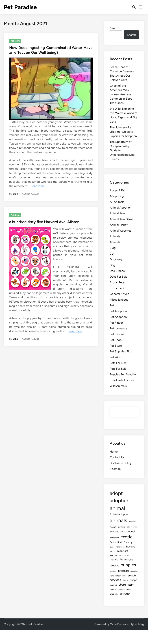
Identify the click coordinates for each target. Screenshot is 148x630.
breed (121, 527)
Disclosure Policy (121, 463)
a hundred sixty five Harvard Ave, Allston (44, 222)
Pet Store (15, 41)
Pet (112, 305)
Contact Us (117, 457)
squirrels (113, 585)
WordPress (117, 624)
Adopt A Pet (117, 190)
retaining (134, 571)
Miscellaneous (119, 299)
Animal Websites (120, 230)
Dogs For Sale (118, 276)
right (112, 576)
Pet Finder (116, 322)
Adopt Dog (117, 196)
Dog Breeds (117, 271)
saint (124, 576)
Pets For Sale (118, 368)
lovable (126, 555)
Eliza (15, 193)
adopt (116, 493)
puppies (128, 564)
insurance (115, 555)
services (115, 580)
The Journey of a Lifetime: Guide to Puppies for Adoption (123, 132)
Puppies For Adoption (123, 374)
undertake (114, 594)
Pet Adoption (118, 311)
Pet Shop (14, 215)
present (114, 565)
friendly (128, 542)
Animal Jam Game (121, 219)
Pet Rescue (117, 334)
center (122, 532)
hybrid (112, 551)
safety (118, 576)
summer (113, 589)
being (113, 527)
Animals (115, 236)
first (119, 542)
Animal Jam (117, 213)
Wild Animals (118, 386)
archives (132, 521)
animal (117, 508)
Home (114, 451)
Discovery (116, 259)
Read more (38, 186)
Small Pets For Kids (122, 380)
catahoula (114, 532)
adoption (119, 500)
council (131, 531)
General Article (119, 294)
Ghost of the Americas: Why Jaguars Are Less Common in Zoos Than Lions (121, 94)
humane (130, 546)
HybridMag (137, 624)
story (130, 584)
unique (125, 593)
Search (114, 28)
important (122, 551)
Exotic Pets (117, 282)
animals (118, 520)
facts (113, 542)
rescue (123, 571)
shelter (126, 580)
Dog (112, 265)
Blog (113, 248)
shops (133, 580)
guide (112, 547)
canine (132, 527)
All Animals (117, 202)
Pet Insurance (118, 328)
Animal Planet (119, 225)
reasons (113, 571)
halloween (120, 547)
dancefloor (114, 538)
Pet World (116, 357)
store (122, 584)
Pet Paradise (20, 7)
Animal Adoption (120, 207)
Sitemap (115, 469)
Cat (112, 253)
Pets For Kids (118, 363)
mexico (114, 559)
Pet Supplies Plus (121, 351)
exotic (126, 536)
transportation (124, 589)
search (132, 575)
